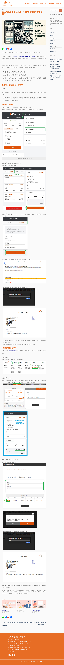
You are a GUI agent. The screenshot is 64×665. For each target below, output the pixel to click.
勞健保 (51, 35)
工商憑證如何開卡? (54, 64)
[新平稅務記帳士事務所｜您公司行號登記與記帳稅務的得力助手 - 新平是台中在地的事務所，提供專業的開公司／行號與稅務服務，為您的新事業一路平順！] (7, 3)
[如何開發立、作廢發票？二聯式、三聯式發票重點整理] (39, 604)
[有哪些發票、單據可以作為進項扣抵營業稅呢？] (9, 604)
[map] (45, 646)
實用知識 (52, 38)
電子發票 (52, 51)
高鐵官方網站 (12, 351)
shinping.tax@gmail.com (20, 649)
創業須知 (52, 32)
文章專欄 (58, 3)
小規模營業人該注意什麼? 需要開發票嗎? (55, 67)
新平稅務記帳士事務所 (19, 52)
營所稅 (51, 40)
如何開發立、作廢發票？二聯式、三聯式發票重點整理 (38, 609)
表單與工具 (43, 3)
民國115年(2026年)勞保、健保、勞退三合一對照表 (55, 77)
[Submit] (60, 10)
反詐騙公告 (11, 651)
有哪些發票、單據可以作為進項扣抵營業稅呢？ (23, 56)
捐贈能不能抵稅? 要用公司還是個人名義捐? (56, 60)
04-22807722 (27, 647)
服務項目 (27, 3)
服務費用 (35, 3)
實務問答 (51, 3)
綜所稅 (51, 48)
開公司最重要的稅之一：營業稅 (23, 609)
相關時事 (52, 46)
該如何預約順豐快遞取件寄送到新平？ (55, 72)
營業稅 (3, 9)
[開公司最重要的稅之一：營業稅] (24, 604)
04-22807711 (17, 647)
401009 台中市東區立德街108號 (22, 641)
